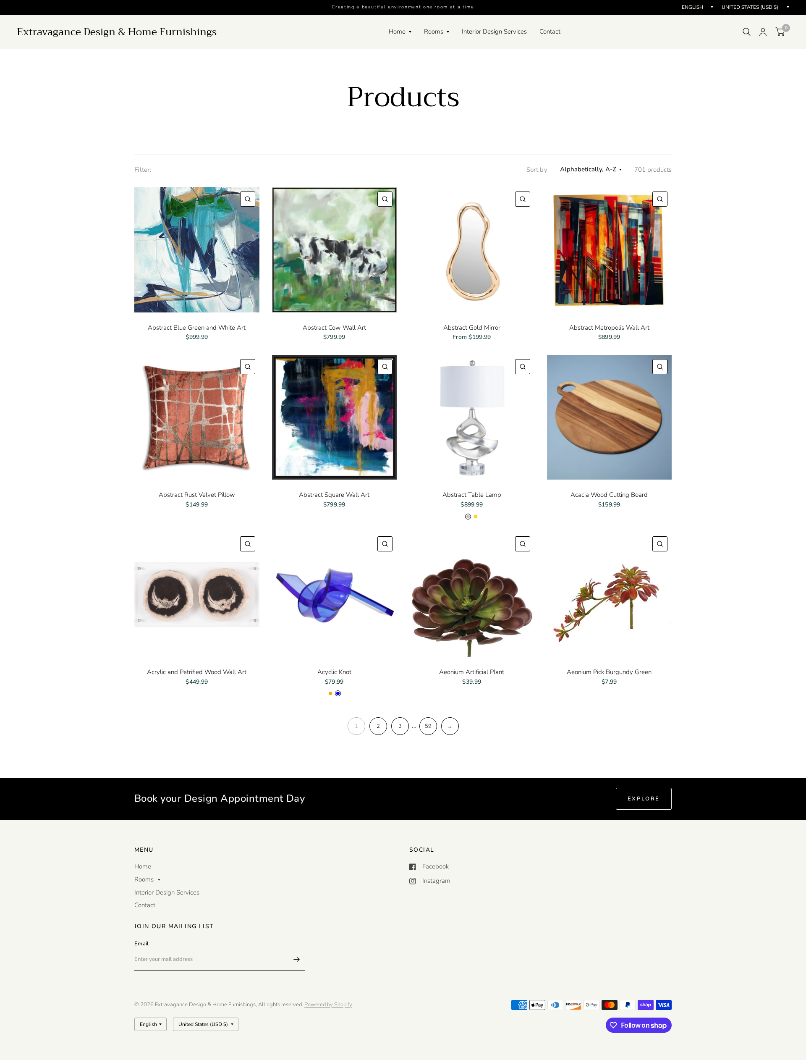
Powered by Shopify (328, 1004)
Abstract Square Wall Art (334, 495)
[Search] (746, 32)
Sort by (536, 169)
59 (428, 726)
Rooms (433, 31)
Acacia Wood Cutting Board (609, 495)
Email (141, 943)
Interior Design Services (494, 31)
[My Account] (763, 32)
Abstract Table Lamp (471, 495)
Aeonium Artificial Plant (471, 672)
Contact (549, 31)
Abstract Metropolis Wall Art (609, 327)
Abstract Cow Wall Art (334, 327)
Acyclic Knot (334, 672)
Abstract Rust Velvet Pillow (197, 495)
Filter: (143, 169)
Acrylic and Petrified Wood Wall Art (196, 672)
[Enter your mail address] (296, 960)
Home (397, 31)
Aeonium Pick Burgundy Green (609, 672)
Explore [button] (644, 799)
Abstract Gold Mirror (471, 327)
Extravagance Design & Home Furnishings (117, 32)
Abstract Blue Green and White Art (197, 327)
